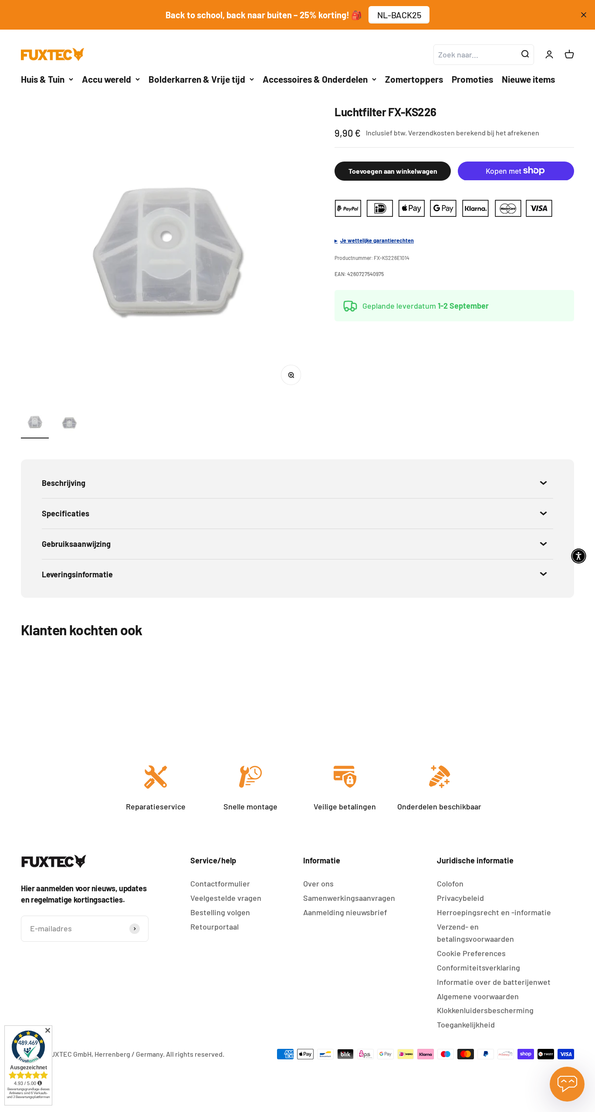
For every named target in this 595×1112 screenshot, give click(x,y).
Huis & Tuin (42, 79)
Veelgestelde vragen (225, 898)
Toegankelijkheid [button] (466, 1024)
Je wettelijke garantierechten (377, 239)
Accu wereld (106, 79)
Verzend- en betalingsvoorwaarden (475, 933)
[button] (578, 556)
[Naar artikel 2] (70, 423)
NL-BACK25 (399, 15)
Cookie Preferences (471, 953)
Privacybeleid (460, 898)
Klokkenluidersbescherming (485, 1010)
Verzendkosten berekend (447, 132)
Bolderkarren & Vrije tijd (197, 79)
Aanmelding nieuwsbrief (345, 912)
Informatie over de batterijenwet (494, 982)
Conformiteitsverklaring (478, 967)
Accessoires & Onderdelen (315, 79)
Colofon (450, 883)
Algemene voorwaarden (478, 996)
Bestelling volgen (220, 912)
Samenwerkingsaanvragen (349, 898)
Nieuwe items (528, 79)
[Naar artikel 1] (35, 423)
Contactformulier (220, 883)
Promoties (472, 79)
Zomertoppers (414, 79)
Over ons (318, 883)
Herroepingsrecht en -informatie (494, 912)
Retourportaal (214, 926)
